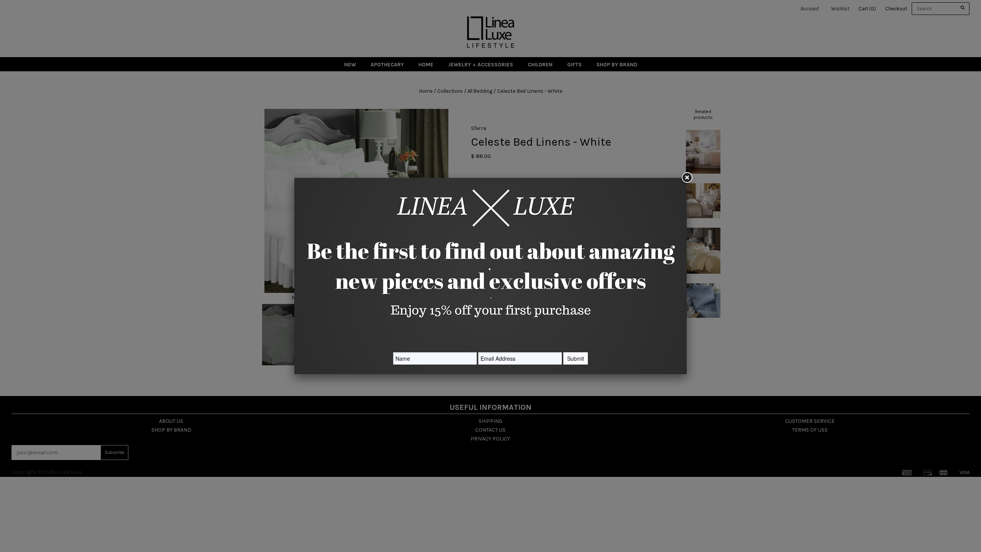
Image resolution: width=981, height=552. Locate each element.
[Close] (687, 178)
